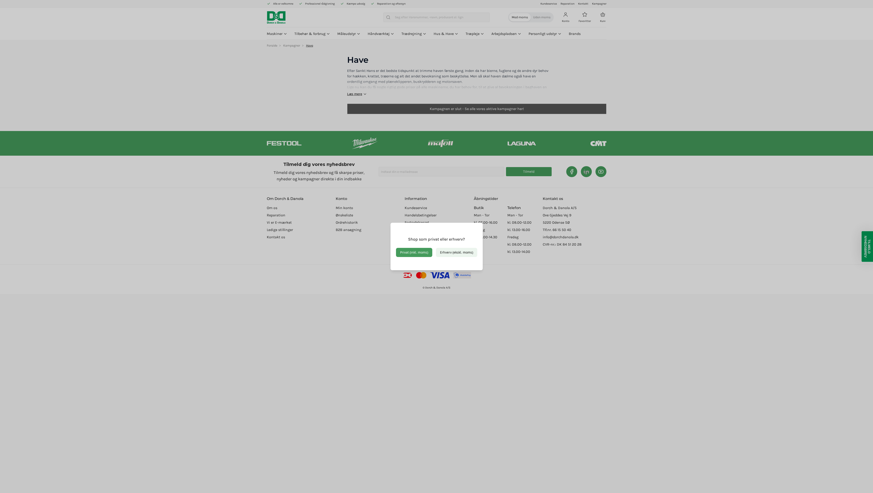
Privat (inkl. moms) (414, 252)
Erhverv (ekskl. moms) (456, 252)
